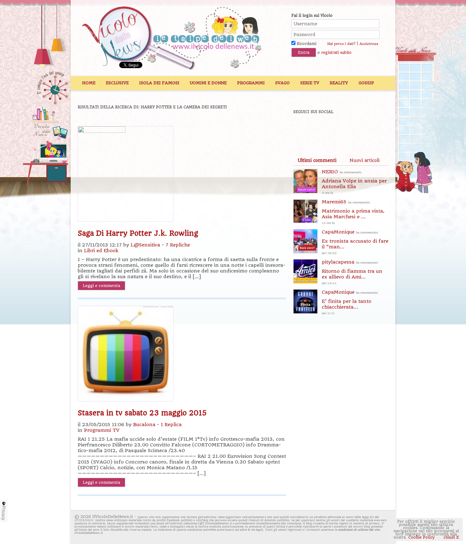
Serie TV (309, 82)
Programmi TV (102, 430)
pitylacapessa (352, 272)
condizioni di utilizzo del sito (359, 529)
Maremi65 (353, 212)
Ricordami (305, 44)
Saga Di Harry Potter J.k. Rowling (138, 233)
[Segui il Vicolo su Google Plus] (347, 129)
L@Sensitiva (145, 245)
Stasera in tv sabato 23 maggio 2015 (142, 413)
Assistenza (368, 44)
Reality (339, 82)
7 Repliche (177, 245)
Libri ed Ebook (101, 250)
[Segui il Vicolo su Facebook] (303, 129)
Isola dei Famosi (159, 82)
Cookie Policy (421, 537)
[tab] (317, 160)
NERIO (354, 182)
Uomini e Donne (208, 82)
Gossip (366, 82)
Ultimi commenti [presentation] (317, 160)
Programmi (251, 82)
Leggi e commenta (101, 285)
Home (88, 82)
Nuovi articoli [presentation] (364, 160)
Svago (282, 82)
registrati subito (336, 52)
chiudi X (450, 537)
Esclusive (117, 82)
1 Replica (171, 424)
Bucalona (144, 424)
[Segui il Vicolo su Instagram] (369, 129)
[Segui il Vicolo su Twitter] (325, 129)
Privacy (4, 513)
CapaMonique (355, 242)
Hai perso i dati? (341, 44)
